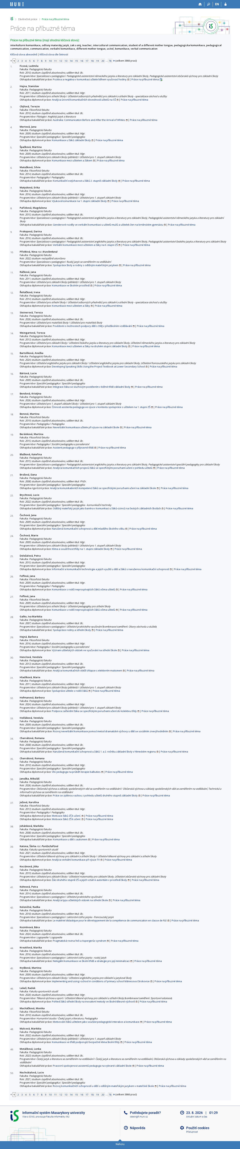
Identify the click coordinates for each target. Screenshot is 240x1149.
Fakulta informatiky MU (57, 1116)
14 (71, 60)
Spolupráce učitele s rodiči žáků (70, 690)
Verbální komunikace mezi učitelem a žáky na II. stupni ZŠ (85, 245)
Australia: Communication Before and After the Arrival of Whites (89, 120)
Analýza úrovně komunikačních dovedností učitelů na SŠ (84, 99)
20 (102, 60)
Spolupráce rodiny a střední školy (72, 630)
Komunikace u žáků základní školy (71, 140)
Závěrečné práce (27, 19)
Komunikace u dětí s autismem (70, 839)
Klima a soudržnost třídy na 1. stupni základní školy (81, 549)
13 (66, 60)
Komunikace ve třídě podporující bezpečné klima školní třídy (86, 1042)
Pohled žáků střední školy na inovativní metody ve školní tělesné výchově (93, 1001)
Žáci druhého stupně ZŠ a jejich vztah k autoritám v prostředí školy (89, 880)
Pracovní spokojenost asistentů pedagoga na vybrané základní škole (92, 1065)
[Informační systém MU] (12, 18)
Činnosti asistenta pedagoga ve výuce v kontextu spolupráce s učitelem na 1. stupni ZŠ (101, 407)
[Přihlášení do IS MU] (225, 4)
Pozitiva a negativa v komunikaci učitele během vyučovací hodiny (90, 79)
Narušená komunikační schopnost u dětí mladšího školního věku (88, 528)
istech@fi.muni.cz (139, 1116)
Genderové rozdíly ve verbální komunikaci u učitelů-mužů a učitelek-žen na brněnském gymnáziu (108, 224)
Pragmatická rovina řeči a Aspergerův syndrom (79, 940)
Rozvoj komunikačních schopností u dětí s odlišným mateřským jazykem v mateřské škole (103, 1086)
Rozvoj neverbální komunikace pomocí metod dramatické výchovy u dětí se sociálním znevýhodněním (110, 731)
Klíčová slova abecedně (23, 54)
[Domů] (200, 4)
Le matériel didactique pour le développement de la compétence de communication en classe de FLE (110, 920)
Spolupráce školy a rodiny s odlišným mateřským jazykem (85, 265)
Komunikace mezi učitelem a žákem (72, 160)
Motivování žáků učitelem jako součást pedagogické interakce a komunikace (96, 1021)
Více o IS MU (28, 1116)
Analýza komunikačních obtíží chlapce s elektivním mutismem (87, 670)
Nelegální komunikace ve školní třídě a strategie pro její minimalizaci (91, 961)
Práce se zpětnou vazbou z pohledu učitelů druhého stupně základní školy (95, 795)
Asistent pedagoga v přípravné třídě (73, 447)
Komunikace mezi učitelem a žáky (71, 305)
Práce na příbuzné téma (55, 19)
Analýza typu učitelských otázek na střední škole (80, 900)
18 (92, 60)
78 (110, 60)
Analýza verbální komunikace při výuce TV (76, 859)
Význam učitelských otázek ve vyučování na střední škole (84, 650)
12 (60, 60)
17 (87, 60)
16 (81, 60)
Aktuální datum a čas (196, 1116)
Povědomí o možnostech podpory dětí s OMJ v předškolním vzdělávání (92, 326)
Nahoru (120, 1144)
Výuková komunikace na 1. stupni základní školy (79, 201)
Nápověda (137, 1128)
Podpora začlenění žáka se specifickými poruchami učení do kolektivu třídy (94, 711)
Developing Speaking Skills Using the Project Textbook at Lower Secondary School (98, 366)
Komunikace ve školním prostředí (71, 285)
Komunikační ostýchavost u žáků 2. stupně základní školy (85, 180)
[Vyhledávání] (208, 4)
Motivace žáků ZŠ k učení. (66, 815)
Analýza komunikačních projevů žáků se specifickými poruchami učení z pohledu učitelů (102, 468)
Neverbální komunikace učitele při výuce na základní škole (86, 427)
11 (55, 60)
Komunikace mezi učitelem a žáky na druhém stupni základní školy (90, 346)
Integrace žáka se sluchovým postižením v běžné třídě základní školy (91, 386)
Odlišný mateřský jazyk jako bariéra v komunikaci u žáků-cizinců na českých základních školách (107, 508)
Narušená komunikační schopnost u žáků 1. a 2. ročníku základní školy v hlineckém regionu (104, 751)
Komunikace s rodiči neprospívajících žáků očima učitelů (83, 589)
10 (50, 60)
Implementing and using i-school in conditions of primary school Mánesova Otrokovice (101, 981)
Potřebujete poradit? (145, 1113)
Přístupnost (192, 1132)
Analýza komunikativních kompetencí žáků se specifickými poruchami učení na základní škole (103, 488)
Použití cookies (197, 1128)
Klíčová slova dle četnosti (54, 54)
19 (97, 60)
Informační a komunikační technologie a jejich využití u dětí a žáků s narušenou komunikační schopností (110, 569)
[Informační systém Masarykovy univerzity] (17, 4)
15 (76, 60)
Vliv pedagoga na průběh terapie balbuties (76, 772)
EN (217, 4)
